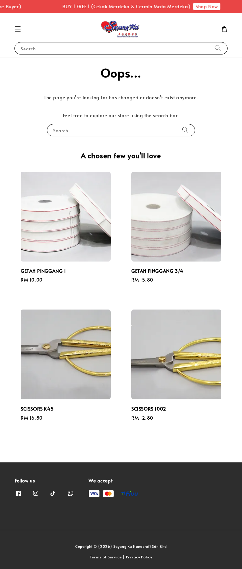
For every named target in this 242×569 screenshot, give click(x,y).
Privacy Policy (139, 557)
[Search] (217, 48)
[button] (17, 29)
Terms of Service (106, 557)
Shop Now (204, 6)
